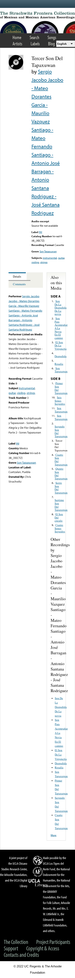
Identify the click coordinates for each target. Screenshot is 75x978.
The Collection (16, 941)
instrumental (50, 257)
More (53, 835)
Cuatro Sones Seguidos (60, 528)
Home (16, 37)
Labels (35, 44)
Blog (51, 44)
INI (40, 232)
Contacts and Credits (21, 954)
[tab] (18, 276)
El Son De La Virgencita (60, 345)
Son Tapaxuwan (48, 251)
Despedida (60, 356)
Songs (52, 37)
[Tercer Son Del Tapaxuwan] (16, 68)
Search (34, 37)
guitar (61, 257)
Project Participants (53, 941)
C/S (38, 860)
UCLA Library (38, 883)
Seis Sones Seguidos (60, 400)
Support (11, 948)
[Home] (37, 15)
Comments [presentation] (19, 284)
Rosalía (59, 364)
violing (35, 262)
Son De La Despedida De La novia (60, 307)
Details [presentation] (17, 276)
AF (38, 872)
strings (44, 262)
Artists (17, 44)
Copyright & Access (42, 948)
